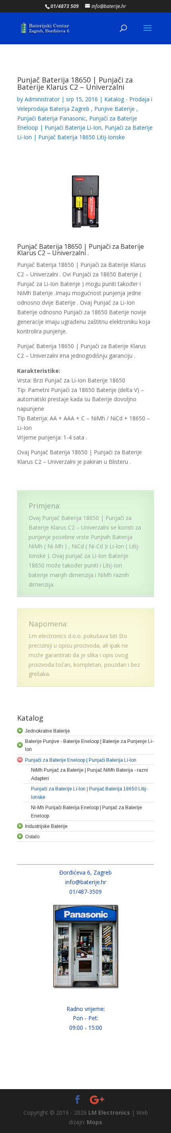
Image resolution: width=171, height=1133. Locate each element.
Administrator (42, 99)
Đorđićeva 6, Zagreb (85, 872)
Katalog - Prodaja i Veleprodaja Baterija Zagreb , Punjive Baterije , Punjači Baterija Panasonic (84, 108)
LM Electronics (109, 1112)
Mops (94, 1122)
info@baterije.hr (85, 882)
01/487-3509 (85, 891)
